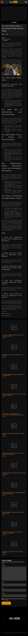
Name (3, 582)
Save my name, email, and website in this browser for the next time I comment (14, 599)
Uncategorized (8, 313)
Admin (5, 311)
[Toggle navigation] (2, 2)
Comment (4, 565)
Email (3, 587)
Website (3, 593)
